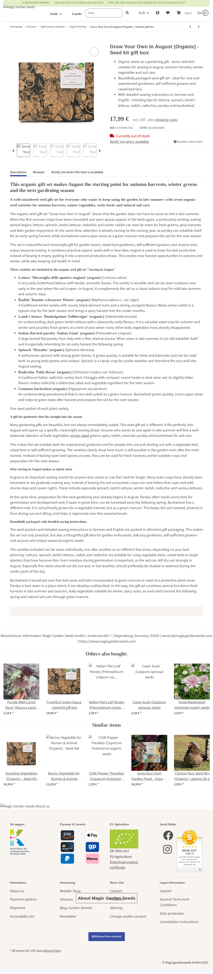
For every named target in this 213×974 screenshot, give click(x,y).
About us (17, 891)
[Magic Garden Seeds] (19, 11)
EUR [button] (142, 13)
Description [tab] (18, 172)
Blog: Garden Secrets (76, 907)
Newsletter (68, 916)
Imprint (165, 891)
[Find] (127, 13)
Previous (13, 151)
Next (99, 151)
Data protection (172, 913)
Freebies (116, 899)
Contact (116, 891)
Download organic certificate (124, 864)
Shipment (17, 907)
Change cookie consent (128, 916)
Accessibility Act (22, 916)
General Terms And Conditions (174, 902)
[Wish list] (168, 13)
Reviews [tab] (39, 172)
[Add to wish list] (94, 51)
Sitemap (116, 907)
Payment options (23, 899)
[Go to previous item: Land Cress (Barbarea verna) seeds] (190, 26)
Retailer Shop (70, 891)
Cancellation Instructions (179, 921)
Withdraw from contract (106, 936)
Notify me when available (129, 141)
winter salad (79, 435)
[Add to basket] (13, 41)
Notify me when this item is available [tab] (77, 172)
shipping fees (52, 950)
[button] (157, 13)
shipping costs (166, 119)
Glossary (66, 899)
